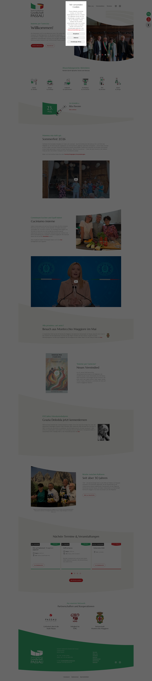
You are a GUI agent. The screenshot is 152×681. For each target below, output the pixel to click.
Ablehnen (76, 37)
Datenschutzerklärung (74, 30)
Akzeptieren (76, 33)
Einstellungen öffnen (76, 41)
